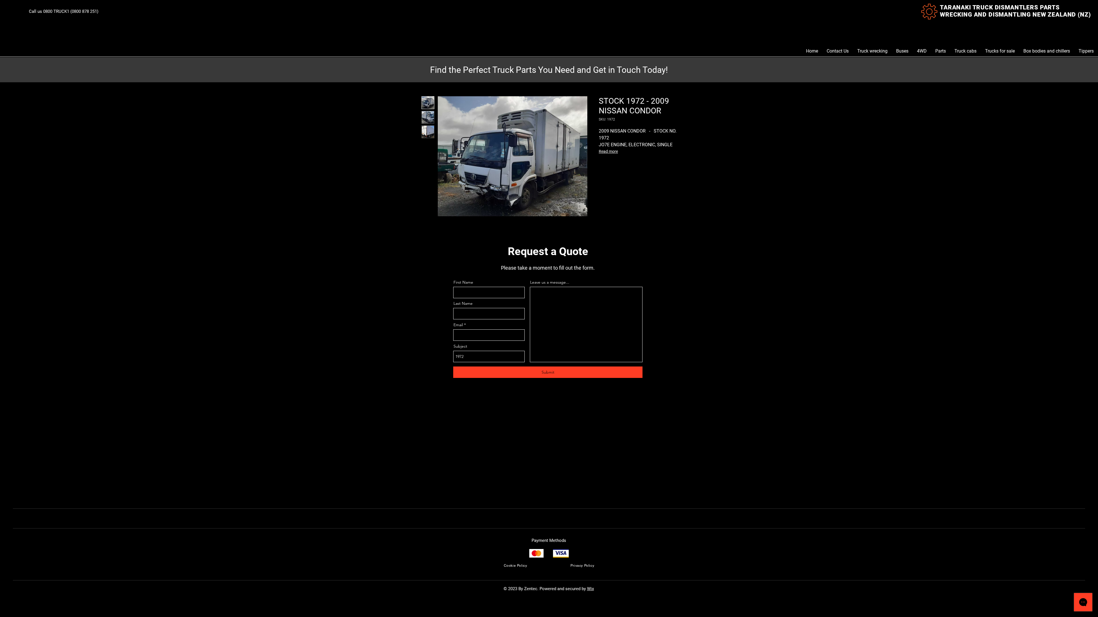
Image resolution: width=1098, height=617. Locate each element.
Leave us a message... (549, 282)
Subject (460, 346)
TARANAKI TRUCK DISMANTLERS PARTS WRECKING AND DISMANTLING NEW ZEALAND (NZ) (1015, 11)
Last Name (463, 303)
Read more (608, 151)
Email (458, 325)
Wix (590, 588)
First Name (463, 282)
